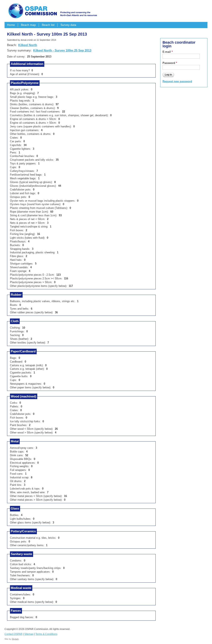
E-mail (168, 51)
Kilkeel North (27, 45)
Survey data (68, 24)
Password (170, 63)
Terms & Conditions (46, 634)
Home (11, 24)
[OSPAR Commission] (52, 10)
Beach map (28, 24)
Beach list (48, 24)
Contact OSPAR (13, 634)
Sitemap (29, 634)
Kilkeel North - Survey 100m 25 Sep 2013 (62, 50)
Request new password (177, 81)
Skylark (15, 639)
